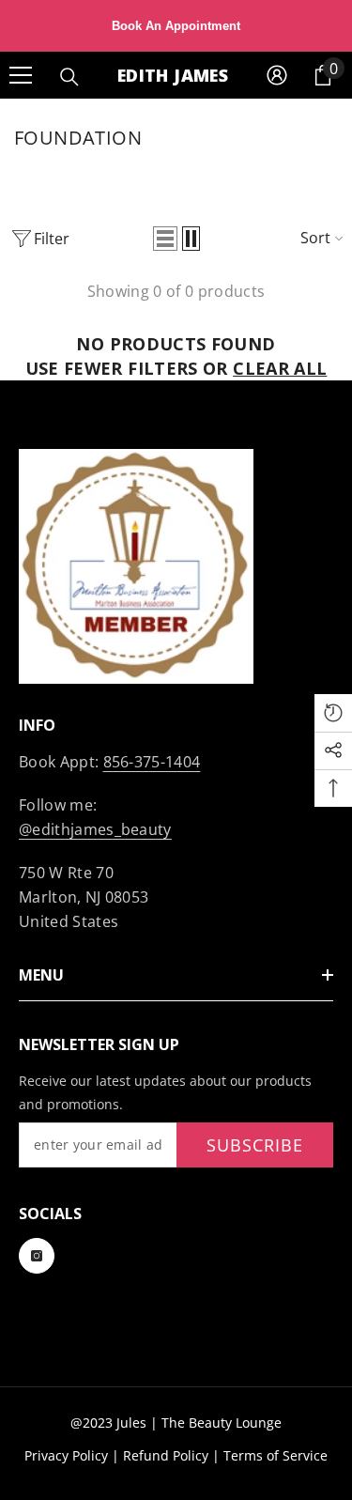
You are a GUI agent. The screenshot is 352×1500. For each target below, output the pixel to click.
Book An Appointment (176, 26)
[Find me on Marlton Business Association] (176, 566)
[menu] (20, 75)
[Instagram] (36, 1256)
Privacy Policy (66, 1455)
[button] (165, 238)
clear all (280, 368)
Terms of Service (275, 1455)
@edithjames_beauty (95, 829)
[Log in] (277, 75)
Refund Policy (165, 1455)
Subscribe (254, 1145)
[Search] (69, 77)
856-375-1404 (152, 761)
